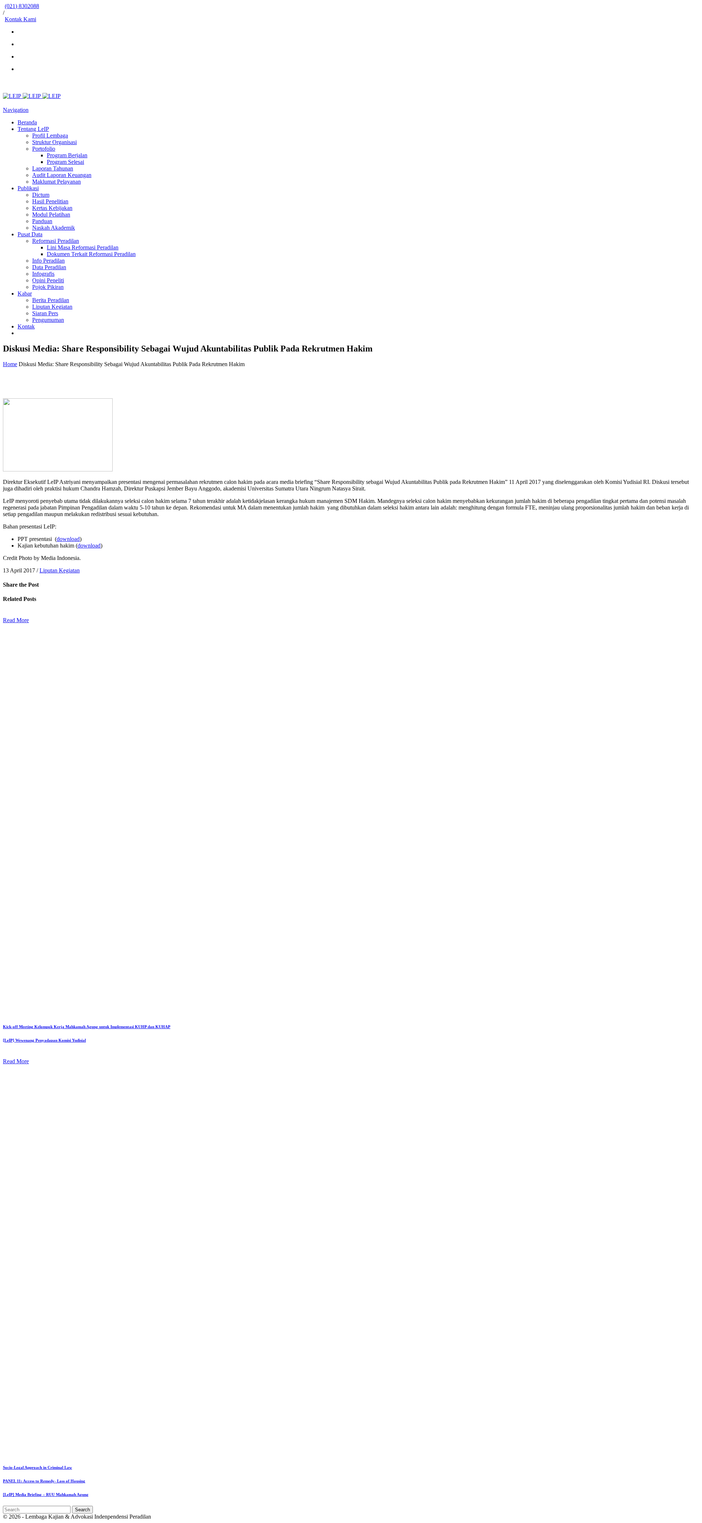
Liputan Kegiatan (52, 307)
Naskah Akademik (53, 228)
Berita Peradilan (50, 300)
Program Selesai (65, 162)
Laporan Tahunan (52, 168)
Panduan (42, 221)
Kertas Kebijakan (52, 208)
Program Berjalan (67, 155)
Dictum (40, 195)
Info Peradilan (48, 260)
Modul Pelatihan (51, 214)
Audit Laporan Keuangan (61, 175)
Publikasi (28, 188)
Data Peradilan (49, 267)
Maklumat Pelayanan (56, 181)
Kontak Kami (20, 19)
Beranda (27, 122)
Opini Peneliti (48, 280)
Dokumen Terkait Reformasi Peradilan (91, 254)
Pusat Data (30, 234)
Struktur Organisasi (54, 142)
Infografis (43, 274)
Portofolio (43, 149)
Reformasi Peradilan (55, 241)
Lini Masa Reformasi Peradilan (82, 247)
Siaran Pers (45, 313)
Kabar (25, 293)
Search (82, 1509)
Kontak (26, 326)
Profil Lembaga (50, 135)
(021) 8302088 (22, 6)
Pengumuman (48, 320)
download (68, 539)
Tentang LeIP (33, 129)
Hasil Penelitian (50, 201)
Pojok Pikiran (48, 287)
